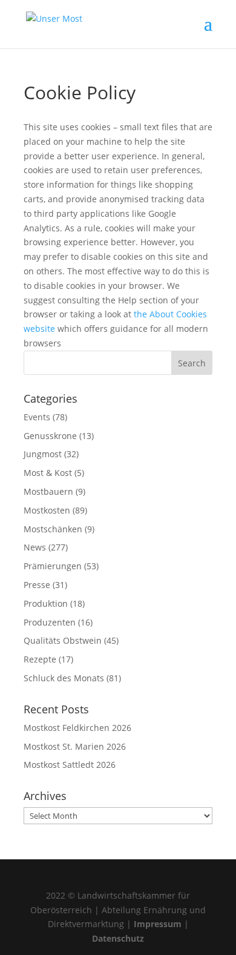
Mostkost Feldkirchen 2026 (77, 727)
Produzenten (50, 622)
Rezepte (40, 659)
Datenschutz (118, 938)
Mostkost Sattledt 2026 (70, 764)
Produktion (46, 603)
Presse (37, 584)
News (35, 547)
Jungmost (43, 454)
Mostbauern (48, 491)
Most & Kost (48, 472)
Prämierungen (53, 566)
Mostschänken (53, 529)
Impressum (158, 924)
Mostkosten (47, 510)
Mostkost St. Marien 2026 (75, 746)
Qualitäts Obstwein (63, 640)
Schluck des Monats (64, 678)
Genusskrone (50, 435)
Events (37, 417)
